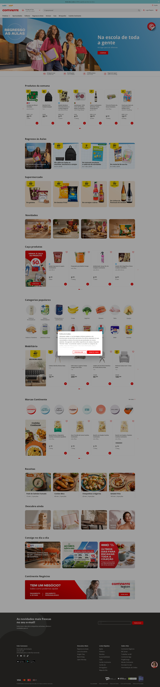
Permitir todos (94, 352)
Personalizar (78, 352)
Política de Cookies (68, 347)
